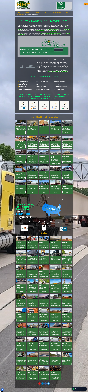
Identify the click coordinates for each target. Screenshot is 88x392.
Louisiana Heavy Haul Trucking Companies (32, 291)
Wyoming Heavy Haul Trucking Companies (55, 378)
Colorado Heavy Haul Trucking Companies (21, 262)
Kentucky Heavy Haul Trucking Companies (21, 291)
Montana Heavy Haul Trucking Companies (66, 305)
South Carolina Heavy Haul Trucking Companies (55, 349)
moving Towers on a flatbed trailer (32, 192)
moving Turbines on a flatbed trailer (67, 192)
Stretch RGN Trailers (23, 86)
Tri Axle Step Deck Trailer (24, 84)
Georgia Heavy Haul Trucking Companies (67, 262)
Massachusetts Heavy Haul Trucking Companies (67, 291)
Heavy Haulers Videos (56, 12)
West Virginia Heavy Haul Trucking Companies (32, 378)
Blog (46, 12)
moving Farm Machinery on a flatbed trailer (67, 147)
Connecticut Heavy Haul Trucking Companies (32, 262)
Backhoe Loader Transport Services (43, 89)
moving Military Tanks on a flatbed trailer (67, 162)
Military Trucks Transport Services (25, 89)
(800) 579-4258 (61, 4)
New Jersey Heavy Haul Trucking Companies (55, 320)
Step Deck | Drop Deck (58, 83)
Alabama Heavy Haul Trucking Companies (21, 248)
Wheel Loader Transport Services (60, 86)
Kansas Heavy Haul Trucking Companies (67, 276)
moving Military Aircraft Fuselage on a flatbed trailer (55, 163)
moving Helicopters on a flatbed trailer (32, 162)
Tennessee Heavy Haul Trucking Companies (21, 363)
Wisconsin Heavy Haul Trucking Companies (44, 378)
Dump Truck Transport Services (60, 87)
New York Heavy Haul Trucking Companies (21, 334)
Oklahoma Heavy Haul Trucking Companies (67, 334)
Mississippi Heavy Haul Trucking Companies (44, 305)
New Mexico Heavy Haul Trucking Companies (66, 320)
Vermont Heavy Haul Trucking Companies (55, 363)
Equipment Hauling (21, 14)
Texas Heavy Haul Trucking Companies (33, 363)
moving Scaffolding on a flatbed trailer (55, 177)
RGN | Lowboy (39, 84)
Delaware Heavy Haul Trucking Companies (44, 262)
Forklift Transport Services (59, 89)
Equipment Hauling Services (59, 81)
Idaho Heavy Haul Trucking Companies (21, 276)
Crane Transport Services (41, 86)
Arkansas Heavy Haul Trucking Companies (55, 248)
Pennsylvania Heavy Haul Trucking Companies (32, 349)
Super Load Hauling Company (42, 81)
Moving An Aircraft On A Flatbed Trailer (20, 133)
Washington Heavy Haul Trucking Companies (21, 378)
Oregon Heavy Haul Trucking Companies (21, 349)
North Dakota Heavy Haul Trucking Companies (44, 334)
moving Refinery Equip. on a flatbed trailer (44, 177)
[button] (28, 12)
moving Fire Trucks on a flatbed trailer (20, 162)
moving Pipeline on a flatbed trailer (32, 177)
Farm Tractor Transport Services (25, 87)
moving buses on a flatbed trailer (56, 132)
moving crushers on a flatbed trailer (44, 147)
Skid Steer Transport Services (51, 91)
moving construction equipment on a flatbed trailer (20, 147)
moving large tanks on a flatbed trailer (44, 162)
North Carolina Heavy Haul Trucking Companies (32, 334)
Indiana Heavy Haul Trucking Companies (44, 276)
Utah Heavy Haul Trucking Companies (44, 363)
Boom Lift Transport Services (24, 91)
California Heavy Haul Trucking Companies (67, 248)
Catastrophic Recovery (23, 81)
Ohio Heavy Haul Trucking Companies (55, 334)
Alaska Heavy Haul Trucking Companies (33, 248)
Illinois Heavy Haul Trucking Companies (33, 276)
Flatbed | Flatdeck (39, 83)
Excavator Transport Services (42, 87)
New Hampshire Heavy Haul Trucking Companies (44, 320)
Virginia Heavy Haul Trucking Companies (67, 363)
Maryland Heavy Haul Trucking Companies (55, 291)
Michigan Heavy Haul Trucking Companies (21, 305)
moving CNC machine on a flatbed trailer (67, 132)
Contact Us (68, 12)
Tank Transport (22, 83)
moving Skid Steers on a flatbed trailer (67, 177)
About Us (37, 12)
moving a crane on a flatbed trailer (32, 147)
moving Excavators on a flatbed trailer (55, 147)
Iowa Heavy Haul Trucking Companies (55, 276)
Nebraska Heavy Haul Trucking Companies (21, 320)
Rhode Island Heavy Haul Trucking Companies (44, 349)
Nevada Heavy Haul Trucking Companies (32, 320)
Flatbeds (27, 12)
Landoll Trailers (57, 84)
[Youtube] (39, 383)
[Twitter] (48, 383)
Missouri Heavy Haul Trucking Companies (55, 305)
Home (19, 12)
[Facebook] (45, 383)
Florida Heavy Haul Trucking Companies (55, 262)
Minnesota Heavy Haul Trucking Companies (32, 305)
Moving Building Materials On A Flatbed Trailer (44, 132)
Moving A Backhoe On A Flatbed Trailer (32, 133)
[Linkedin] (42, 383)
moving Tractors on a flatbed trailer (44, 192)
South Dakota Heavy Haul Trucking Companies (67, 349)
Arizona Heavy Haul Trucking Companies (44, 248)
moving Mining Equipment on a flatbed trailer (21, 177)
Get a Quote (58, 50)
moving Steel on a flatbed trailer (21, 192)
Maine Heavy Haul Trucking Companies (44, 291)
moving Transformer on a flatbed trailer (55, 192)
